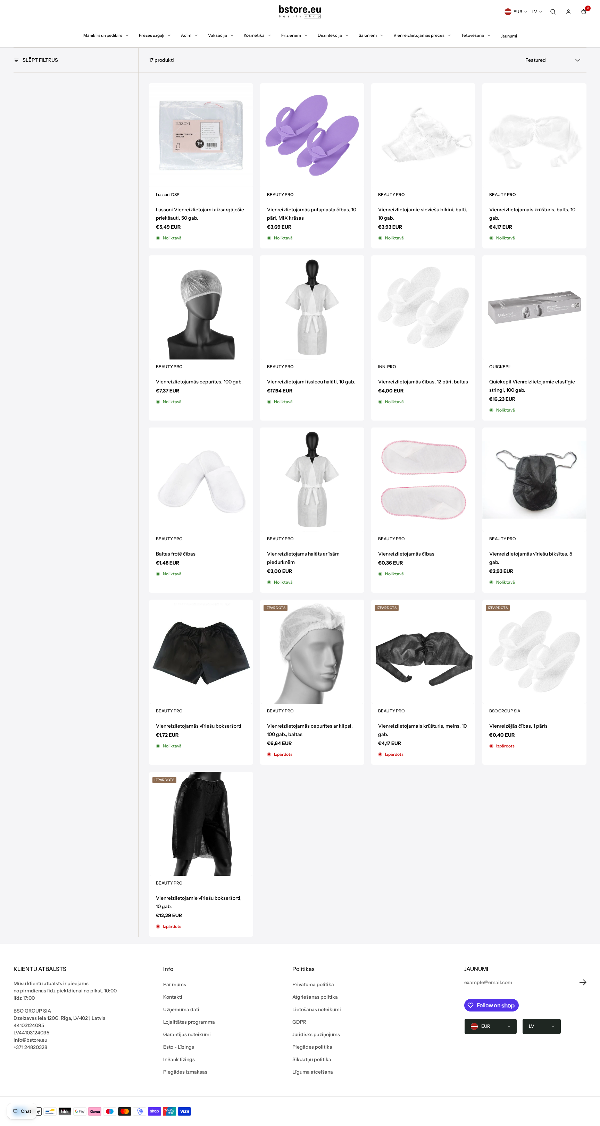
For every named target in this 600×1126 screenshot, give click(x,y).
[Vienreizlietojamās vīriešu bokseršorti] (201, 652)
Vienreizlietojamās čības (406, 554)
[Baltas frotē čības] (201, 479)
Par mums (174, 984)
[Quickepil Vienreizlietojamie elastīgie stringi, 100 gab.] (534, 307)
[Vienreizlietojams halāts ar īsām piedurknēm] (312, 479)
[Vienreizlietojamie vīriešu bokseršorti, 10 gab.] (201, 824)
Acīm (186, 35)
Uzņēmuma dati (181, 1009)
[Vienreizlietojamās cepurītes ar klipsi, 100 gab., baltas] (312, 652)
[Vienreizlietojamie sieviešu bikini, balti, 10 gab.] (423, 135)
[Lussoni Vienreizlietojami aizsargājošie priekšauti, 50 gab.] (201, 135)
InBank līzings (179, 1059)
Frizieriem (291, 35)
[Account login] (568, 12)
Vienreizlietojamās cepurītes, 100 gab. (199, 382)
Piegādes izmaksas (185, 1072)
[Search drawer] (553, 12)
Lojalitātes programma (189, 1022)
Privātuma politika (313, 984)
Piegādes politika (312, 1047)
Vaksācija (217, 35)
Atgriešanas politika (315, 997)
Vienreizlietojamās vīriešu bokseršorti (198, 726)
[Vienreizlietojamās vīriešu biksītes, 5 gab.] (534, 479)
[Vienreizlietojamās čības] (423, 479)
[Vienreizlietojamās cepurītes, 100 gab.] (201, 307)
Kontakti (172, 997)
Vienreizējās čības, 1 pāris (518, 726)
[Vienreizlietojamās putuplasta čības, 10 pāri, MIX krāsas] (312, 135)
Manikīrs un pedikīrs (102, 35)
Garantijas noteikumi (187, 1034)
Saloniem (368, 35)
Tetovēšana (472, 35)
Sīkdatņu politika (311, 1059)
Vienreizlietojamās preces (418, 35)
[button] (577, 982)
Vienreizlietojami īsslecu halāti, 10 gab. (311, 382)
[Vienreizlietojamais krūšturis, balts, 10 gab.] (534, 135)
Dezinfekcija (330, 35)
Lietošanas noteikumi (316, 1009)
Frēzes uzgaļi (151, 35)
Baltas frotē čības (175, 554)
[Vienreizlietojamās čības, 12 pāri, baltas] (423, 307)
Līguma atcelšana (312, 1072)
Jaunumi (509, 36)
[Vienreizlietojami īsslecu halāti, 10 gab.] (312, 307)
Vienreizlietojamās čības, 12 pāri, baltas (423, 382)
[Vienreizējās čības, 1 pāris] (534, 652)
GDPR (299, 1022)
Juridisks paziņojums (316, 1034)
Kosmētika (254, 35)
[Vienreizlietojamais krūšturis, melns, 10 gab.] (423, 652)
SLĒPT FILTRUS (40, 60)
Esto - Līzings (178, 1047)
